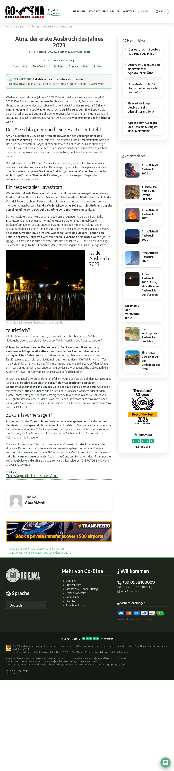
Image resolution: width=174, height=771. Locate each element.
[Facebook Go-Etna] (108, 664)
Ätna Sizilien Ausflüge (104, 11)
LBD (18, 673)
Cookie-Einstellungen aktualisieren (61, 664)
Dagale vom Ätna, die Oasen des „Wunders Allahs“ (39, 552)
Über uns (79, 11)
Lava (85, 66)
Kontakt (129, 11)
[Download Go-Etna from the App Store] (120, 664)
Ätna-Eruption (40, 66)
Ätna (25, 66)
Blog (18, 26)
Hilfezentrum (73, 585)
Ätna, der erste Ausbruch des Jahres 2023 (59, 41)
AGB (81, 664)
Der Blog (71, 601)
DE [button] (161, 11)
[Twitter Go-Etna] (112, 664)
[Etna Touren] (24, 12)
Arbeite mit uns (75, 605)
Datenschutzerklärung (16, 664)
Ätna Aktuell (84, 51)
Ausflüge (58, 66)
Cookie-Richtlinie (36, 664)
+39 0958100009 (138, 581)
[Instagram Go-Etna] (116, 664)
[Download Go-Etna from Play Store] (124, 664)
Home (9, 26)
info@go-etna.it (130, 591)
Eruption (73, 66)
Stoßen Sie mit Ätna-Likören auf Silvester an (37, 548)
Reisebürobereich (76, 593)
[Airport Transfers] (59, 531)
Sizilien (97, 66)
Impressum (72, 597)
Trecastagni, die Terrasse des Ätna (32, 475)
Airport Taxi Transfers (94, 664)
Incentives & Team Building (82, 589)
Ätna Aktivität (60, 60)
